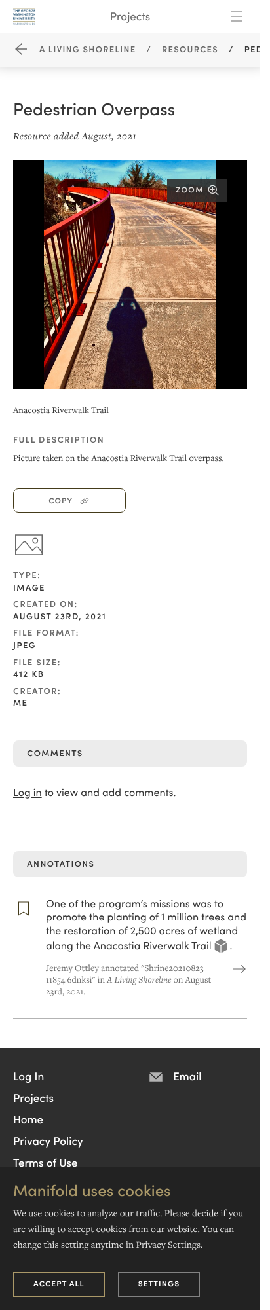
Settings (159, 1283)
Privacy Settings (168, 1244)
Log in (27, 792)
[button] (28, 1075)
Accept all (59, 1283)
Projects (130, 16)
